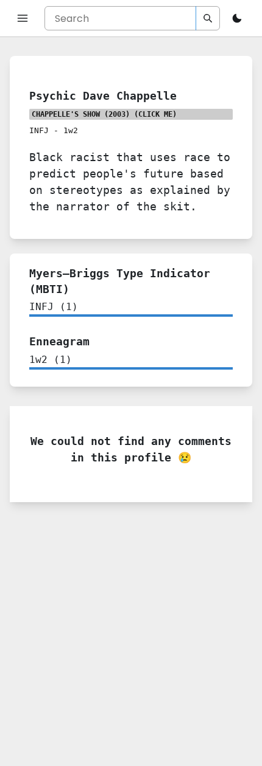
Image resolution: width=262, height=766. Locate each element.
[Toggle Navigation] (22, 18)
